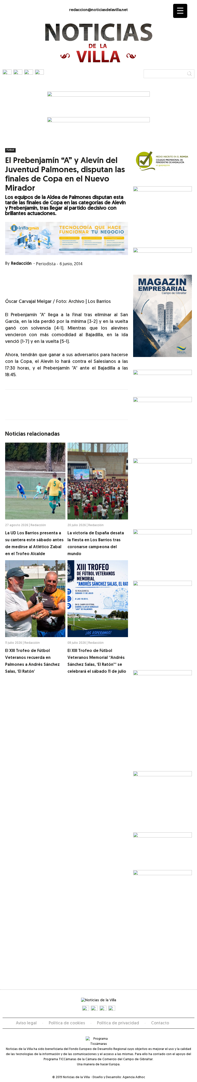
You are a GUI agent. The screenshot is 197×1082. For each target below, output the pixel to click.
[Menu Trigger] (180, 11)
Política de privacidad (118, 1023)
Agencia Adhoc (134, 1077)
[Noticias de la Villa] (98, 43)
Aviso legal (26, 1023)
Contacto (160, 1023)
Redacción (21, 264)
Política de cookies (67, 1023)
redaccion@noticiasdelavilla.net (98, 10)
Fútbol (10, 150)
